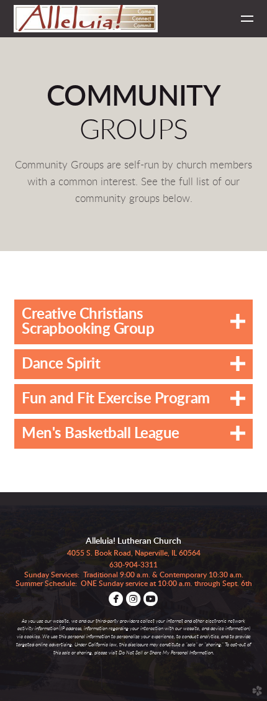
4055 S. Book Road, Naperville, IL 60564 (134, 553)
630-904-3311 (133, 565)
